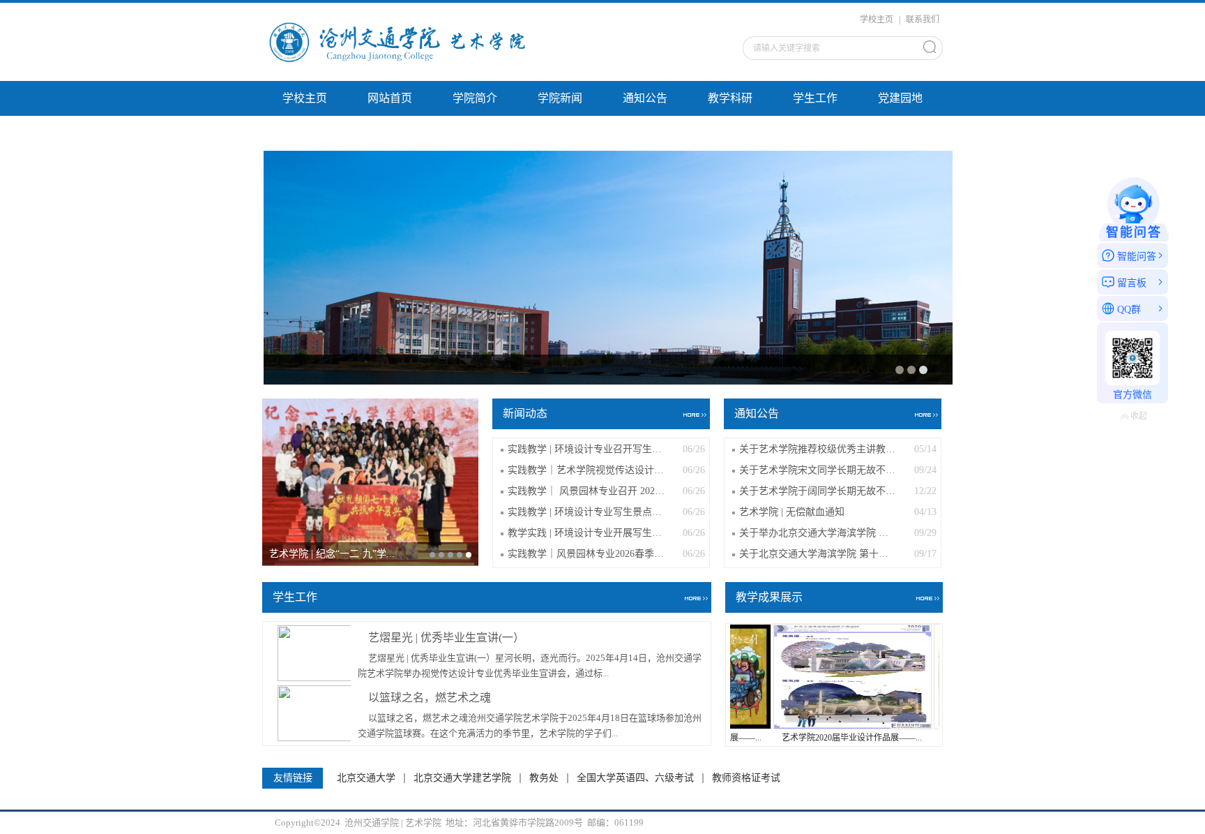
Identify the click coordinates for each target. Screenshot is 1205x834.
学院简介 (475, 98)
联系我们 (922, 19)
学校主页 (876, 19)
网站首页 (389, 98)
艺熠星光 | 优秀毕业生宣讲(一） (446, 637)
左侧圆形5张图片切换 (420, 133)
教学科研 (730, 98)
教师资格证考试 (746, 778)
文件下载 (304, 133)
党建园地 (900, 98)
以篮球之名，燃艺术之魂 (429, 697)
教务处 (544, 778)
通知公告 (645, 98)
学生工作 (815, 98)
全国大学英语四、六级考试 (635, 778)
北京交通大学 (366, 778)
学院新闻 (560, 98)
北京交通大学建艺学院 (462, 778)
